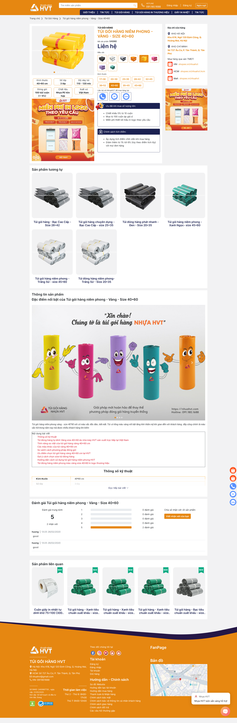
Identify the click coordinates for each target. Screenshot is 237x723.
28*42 (137, 79)
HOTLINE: (118, 720)
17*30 (102, 79)
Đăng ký (187, 5)
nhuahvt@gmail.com (42, 676)
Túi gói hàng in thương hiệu (152, 12)
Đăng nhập (172, 5)
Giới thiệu (89, 12)
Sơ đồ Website (97, 684)
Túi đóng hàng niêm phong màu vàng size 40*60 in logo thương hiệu (73, 463)
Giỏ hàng (94, 674)
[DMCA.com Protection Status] (33, 703)
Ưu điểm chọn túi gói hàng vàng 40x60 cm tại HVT (64, 453)
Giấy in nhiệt (182, 12)
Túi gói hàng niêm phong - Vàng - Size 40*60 (86, 18)
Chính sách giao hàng (101, 704)
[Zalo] (126, 96)
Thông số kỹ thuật (47, 436)
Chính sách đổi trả (99, 707)
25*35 (125, 79)
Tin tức (104, 12)
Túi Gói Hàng (51, 18)
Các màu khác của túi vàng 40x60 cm (57, 446)
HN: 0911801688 (41, 679)
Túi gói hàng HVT (47, 661)
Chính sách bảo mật (100, 697)
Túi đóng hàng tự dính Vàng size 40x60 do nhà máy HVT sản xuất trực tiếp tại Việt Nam (83, 440)
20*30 (114, 79)
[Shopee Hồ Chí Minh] (233, 478)
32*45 (149, 79)
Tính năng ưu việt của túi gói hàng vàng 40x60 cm (63, 443)
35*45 (126, 85)
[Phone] (103, 96)
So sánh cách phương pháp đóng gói (56, 450)
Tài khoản (95, 670)
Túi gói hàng (122, 12)
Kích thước (102, 74)
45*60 (137, 85)
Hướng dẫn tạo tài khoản (103, 687)
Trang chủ (35, 18)
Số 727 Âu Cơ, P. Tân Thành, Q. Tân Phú (59, 673)
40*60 (114, 85)
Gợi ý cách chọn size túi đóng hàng (55, 456)
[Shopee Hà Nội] (233, 470)
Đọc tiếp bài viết (117, 488)
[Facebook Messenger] (114, 96)
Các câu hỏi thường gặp (102, 710)
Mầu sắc (101, 52)
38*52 (102, 85)
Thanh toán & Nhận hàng (102, 694)
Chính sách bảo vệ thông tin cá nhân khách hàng (115, 700)
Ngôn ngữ (201, 5)
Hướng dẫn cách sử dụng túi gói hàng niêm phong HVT (66, 459)
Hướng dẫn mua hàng (101, 691)
